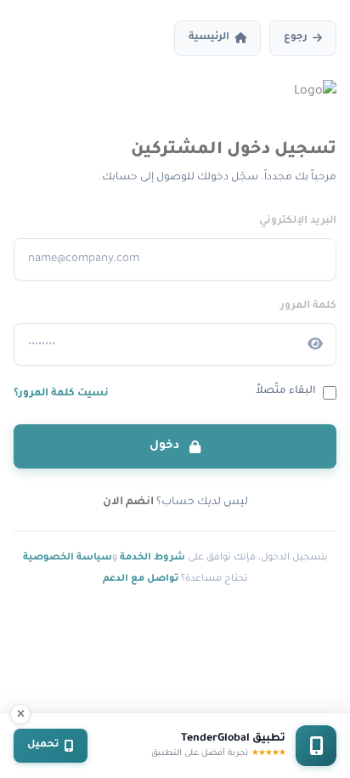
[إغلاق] (20, 714)
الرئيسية (209, 37)
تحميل (43, 745)
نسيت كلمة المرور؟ (61, 394)
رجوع (296, 37)
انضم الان (128, 502)
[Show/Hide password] (315, 344)
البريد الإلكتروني (297, 221)
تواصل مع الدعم (140, 579)
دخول (166, 446)
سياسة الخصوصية (67, 558)
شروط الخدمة (152, 558)
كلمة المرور (308, 306)
